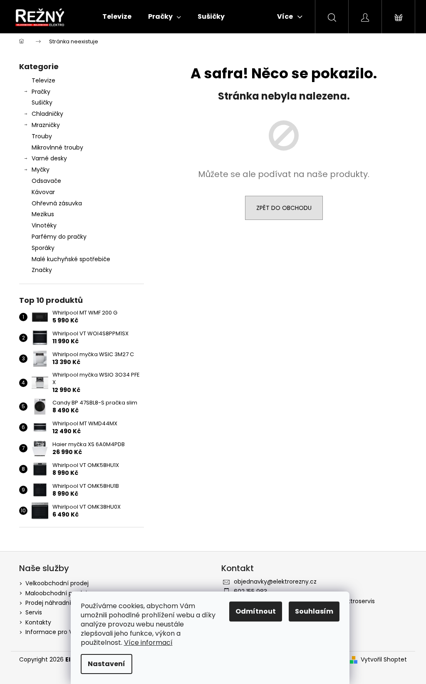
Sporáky (43, 248)
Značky (42, 270)
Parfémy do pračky (59, 236)
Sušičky (42, 102)
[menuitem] (117, 16)
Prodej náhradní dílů (54, 603)
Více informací (148, 642)
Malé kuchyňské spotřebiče (71, 259)
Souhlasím (314, 611)
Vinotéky (44, 225)
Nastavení (106, 664)
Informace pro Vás (52, 632)
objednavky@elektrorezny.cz (275, 581)
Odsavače (46, 181)
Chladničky (47, 114)
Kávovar (43, 192)
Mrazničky (46, 125)
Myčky (41, 169)
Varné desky (49, 158)
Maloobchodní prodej (56, 593)
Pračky (41, 91)
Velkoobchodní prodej (57, 583)
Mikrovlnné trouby (57, 147)
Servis (33, 612)
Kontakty (38, 622)
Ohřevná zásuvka (57, 203)
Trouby (42, 136)
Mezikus (43, 214)
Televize (43, 80)
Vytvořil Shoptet (384, 660)
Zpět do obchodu (284, 208)
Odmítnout (255, 611)
